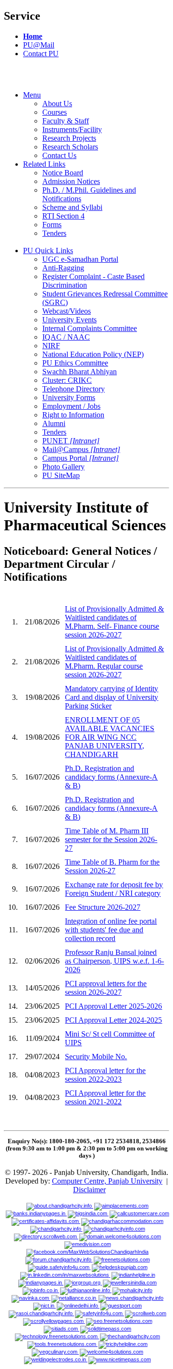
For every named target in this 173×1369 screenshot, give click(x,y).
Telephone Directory (73, 389)
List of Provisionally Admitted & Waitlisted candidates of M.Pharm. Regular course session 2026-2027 (114, 662)
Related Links (44, 164)
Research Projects (69, 138)
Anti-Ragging (63, 268)
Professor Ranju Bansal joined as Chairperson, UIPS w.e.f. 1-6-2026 (114, 961)
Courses (54, 112)
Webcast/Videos (66, 311)
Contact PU (41, 53)
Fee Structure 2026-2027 (102, 907)
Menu (32, 95)
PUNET (70, 441)
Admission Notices (71, 181)
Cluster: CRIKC (67, 380)
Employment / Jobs (71, 406)
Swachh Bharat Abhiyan (79, 371)
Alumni (53, 423)
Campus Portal (80, 458)
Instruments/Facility (72, 129)
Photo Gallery (63, 467)
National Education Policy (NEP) (93, 354)
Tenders (54, 233)
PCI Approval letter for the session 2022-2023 (105, 1074)
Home (32, 36)
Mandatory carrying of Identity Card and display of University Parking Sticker (111, 697)
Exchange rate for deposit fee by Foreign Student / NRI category (114, 888)
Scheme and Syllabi (72, 207)
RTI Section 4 (63, 216)
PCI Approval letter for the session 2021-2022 (105, 1097)
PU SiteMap (61, 475)
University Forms (68, 397)
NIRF (51, 346)
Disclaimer (89, 1190)
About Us (57, 103)
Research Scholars (70, 147)
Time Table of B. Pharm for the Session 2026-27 (112, 866)
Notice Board (62, 173)
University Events (69, 320)
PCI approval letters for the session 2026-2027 (106, 987)
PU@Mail (38, 45)
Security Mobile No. (96, 1056)
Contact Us (59, 155)
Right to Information (73, 415)
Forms (52, 224)
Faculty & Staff (65, 121)
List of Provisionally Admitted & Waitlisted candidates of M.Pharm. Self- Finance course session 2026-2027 (114, 622)
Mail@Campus (81, 449)
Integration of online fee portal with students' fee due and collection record (111, 929)
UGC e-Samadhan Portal (80, 259)
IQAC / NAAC (66, 337)
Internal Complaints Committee (89, 328)
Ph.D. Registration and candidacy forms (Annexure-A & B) (111, 777)
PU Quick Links (48, 250)
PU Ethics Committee (75, 363)
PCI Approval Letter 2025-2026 (113, 1006)
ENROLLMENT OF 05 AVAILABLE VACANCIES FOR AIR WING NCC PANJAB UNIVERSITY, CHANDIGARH (109, 737)
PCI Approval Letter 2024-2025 (113, 1020)
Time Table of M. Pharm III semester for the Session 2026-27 (111, 839)
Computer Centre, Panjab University (107, 1181)
